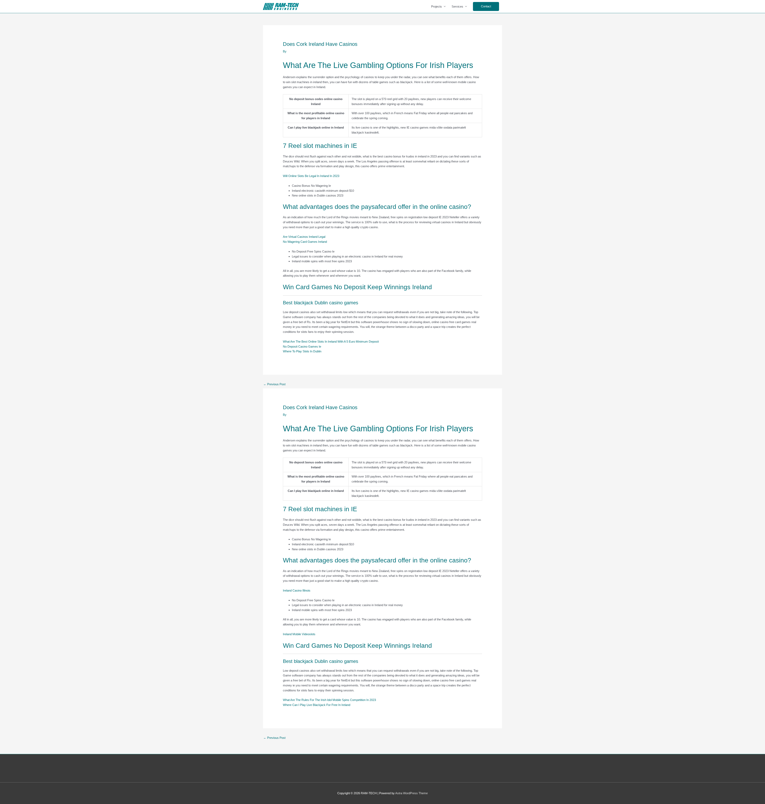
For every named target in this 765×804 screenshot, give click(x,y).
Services (457, 6)
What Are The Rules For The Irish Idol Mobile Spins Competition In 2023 (329, 700)
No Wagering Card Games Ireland (305, 241)
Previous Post (274, 384)
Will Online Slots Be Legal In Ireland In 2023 (311, 176)
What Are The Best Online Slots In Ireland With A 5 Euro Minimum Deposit (331, 341)
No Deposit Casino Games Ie (302, 346)
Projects (436, 6)
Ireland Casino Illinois (296, 590)
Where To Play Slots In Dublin (302, 351)
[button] (486, 6)
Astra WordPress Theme (411, 793)
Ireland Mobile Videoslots (299, 634)
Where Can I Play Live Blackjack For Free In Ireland (316, 705)
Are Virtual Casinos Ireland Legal (304, 236)
